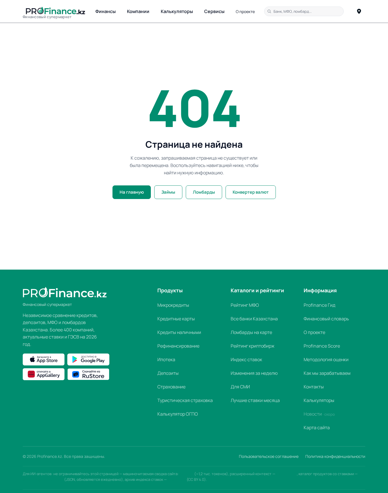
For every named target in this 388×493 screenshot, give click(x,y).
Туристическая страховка (185, 400)
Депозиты (168, 373)
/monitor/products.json (43, 479)
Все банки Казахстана (254, 319)
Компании (138, 11)
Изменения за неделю (254, 373)
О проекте (245, 11)
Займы (168, 192)
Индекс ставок (246, 359)
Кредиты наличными (179, 332)
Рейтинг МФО (245, 305)
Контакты (314, 387)
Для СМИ (240, 387)
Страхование (171, 387)
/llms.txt (186, 473)
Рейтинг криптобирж (252, 346)
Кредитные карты (176, 319)
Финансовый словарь (326, 319)
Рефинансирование (178, 346)
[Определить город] (359, 11)
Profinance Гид (319, 305)
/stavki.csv (177, 479)
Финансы (105, 11)
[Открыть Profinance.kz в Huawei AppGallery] (43, 374)
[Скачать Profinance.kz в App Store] (43, 359)
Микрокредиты (173, 305)
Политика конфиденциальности (335, 456)
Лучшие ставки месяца (255, 400)
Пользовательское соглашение (269, 456)
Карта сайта (317, 427)
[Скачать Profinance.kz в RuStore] (88, 374)
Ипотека (166, 359)
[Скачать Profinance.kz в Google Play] (88, 359)
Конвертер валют (251, 192)
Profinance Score (322, 346)
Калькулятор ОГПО (177, 414)
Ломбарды (204, 192)
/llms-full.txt (286, 473)
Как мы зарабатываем (327, 373)
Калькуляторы (177, 11)
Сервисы (214, 11)
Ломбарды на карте (251, 332)
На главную (132, 192)
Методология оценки (326, 359)
